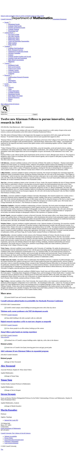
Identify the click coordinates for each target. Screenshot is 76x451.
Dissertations (12, 80)
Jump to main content (37, 16)
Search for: (4, 114)
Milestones (11, 61)
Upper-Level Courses (14, 68)
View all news (5, 337)
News (10, 101)
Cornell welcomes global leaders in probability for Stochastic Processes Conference (32, 301)
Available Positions (13, 92)
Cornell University (6, 19)
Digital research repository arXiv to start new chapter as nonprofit (26, 322)
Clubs (10, 89)
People (6, 22)
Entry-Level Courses (14, 67)
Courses (7, 63)
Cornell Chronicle (12, 315)
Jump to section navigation (23, 16)
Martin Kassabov (9, 410)
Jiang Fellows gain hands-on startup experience (19, 332)
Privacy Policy (8, 438)
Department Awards (14, 94)
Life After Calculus (13, 36)
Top (2, 449)
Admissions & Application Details (18, 51)
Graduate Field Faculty (15, 26)
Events (6, 84)
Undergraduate (9, 32)
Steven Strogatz (8, 394)
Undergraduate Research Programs (18, 77)
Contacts (10, 55)
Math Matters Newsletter (15, 96)
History (10, 99)
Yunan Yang (6, 380)
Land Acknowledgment (11, 443)
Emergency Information (11, 441)
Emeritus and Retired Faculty (16, 27)
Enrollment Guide (13, 65)
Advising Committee (14, 53)
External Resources (13, 97)
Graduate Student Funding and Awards (19, 56)
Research (7, 75)
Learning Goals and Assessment (17, 58)
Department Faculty (14, 24)
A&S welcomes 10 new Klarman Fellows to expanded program (24, 351)
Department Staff (13, 31)
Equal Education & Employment (14, 440)
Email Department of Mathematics (11, 428)
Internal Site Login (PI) (11, 420)
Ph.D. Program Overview (15, 50)
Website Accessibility (10, 436)
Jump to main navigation (8, 16)
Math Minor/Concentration (16, 60)
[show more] (9, 22)
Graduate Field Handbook (15, 48)
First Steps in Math (13, 34)
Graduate (7, 46)
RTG (9, 79)
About (6, 85)
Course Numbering (13, 72)
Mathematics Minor (14, 39)
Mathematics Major (13, 38)
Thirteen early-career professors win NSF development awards (24, 311)
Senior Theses (12, 82)
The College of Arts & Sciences (10, 104)
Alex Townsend (8, 366)
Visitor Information (13, 91)
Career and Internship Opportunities (18, 41)
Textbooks (11, 73)
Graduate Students (13, 29)
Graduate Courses (13, 70)
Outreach (11, 87)
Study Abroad (12, 44)
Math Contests (12, 43)
